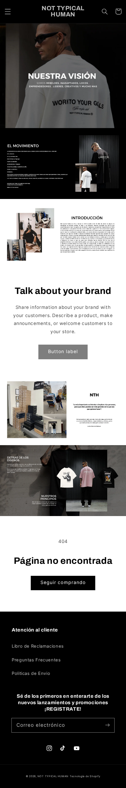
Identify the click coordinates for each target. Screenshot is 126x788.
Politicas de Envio (31, 673)
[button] (7, 11)
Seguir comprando (63, 582)
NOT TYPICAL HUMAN (53, 776)
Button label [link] (63, 351)
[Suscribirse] (107, 725)
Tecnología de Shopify (85, 776)
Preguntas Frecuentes (36, 660)
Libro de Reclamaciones (38, 646)
